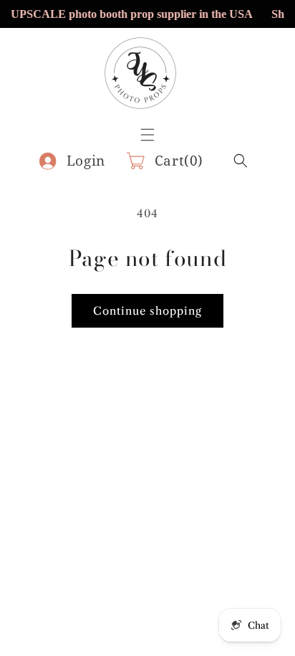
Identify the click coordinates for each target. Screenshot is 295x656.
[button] (240, 160)
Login (86, 160)
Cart (179, 160)
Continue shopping (147, 311)
